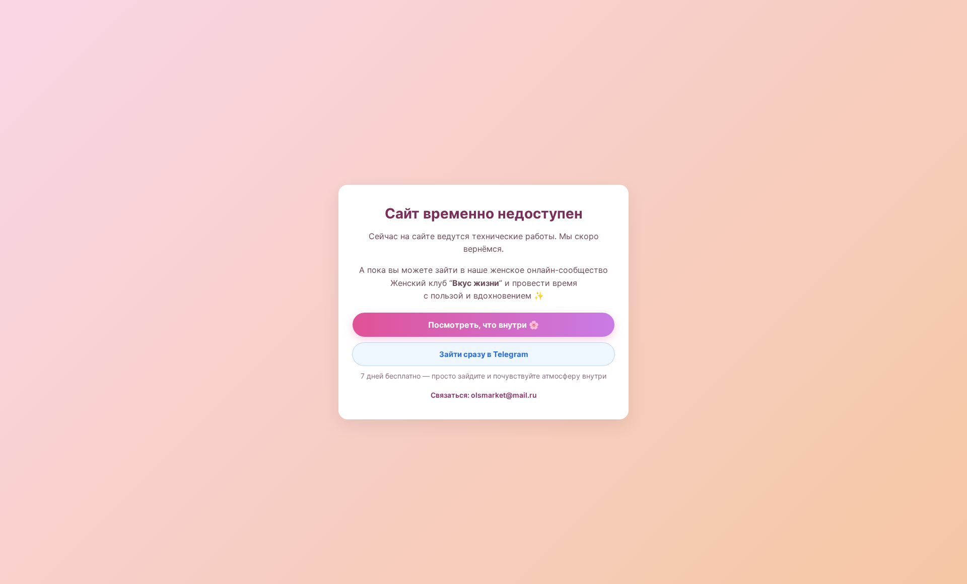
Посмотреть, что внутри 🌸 (483, 325)
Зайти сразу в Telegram (483, 354)
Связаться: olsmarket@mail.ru (484, 395)
